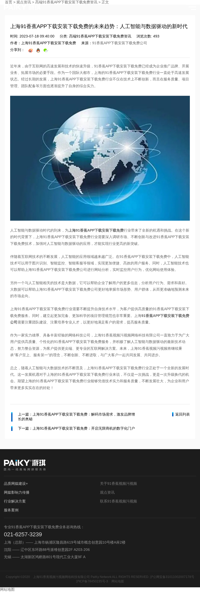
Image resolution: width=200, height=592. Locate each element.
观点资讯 (107, 492)
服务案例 (11, 510)
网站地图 (117, 581)
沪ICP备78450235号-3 (92, 581)
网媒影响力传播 (16, 492)
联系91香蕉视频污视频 (118, 501)
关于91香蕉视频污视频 (118, 483)
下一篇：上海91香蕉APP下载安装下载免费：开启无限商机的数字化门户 (76, 428)
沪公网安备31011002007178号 (172, 577)
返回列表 (182, 414)
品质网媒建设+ (16, 483)
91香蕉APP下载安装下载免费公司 (119, 43)
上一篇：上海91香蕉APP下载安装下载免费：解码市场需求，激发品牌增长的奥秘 (76, 416)
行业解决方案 (15, 501)
